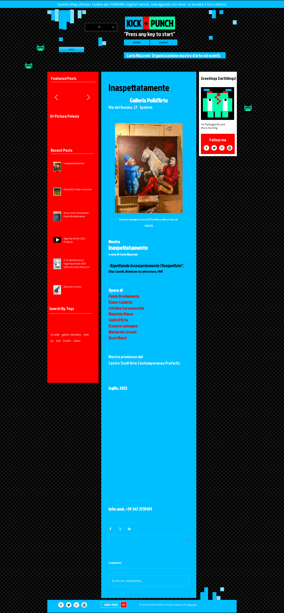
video (76, 341)
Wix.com (192, 604)
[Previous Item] (56, 97)
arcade (55, 334)
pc (52, 341)
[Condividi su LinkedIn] (129, 528)
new (86, 334)
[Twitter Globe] (214, 148)
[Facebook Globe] (206, 148)
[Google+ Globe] (222, 148)
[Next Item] (88, 97)
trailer (67, 341)
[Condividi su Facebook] (110, 528)
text (58, 341)
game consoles (71, 334)
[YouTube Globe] (229, 148)
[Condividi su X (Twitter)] (120, 528)
